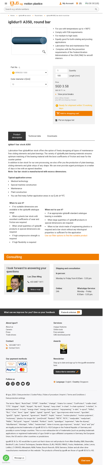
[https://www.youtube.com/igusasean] (23, 384)
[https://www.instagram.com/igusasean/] (13, 384)
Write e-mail (35, 289)
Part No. (14, 67)
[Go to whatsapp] (6, 458)
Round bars (38, 15)
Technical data (34, 136)
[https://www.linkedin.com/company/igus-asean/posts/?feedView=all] (18, 384)
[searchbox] (49, 9)
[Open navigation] (6, 3)
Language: (63, 382)
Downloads (52, 136)
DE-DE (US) (94, 3)
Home (12, 15)
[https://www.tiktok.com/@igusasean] (28, 384)
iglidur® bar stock (25, 15)
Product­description (17, 136)
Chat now (85, 460)
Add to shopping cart (67, 114)
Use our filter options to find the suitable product (66, 235)
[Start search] (96, 9)
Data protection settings (15, 398)
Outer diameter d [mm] (20, 79)
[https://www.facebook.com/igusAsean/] (8, 384)
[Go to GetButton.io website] (6, 462)
